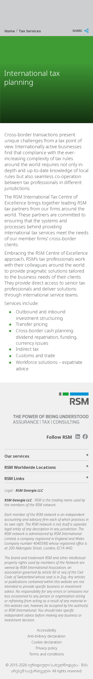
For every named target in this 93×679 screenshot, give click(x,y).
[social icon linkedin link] (77, 436)
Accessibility (46, 630)
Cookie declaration (46, 642)
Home (10, 31)
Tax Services (30, 31)
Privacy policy (46, 648)
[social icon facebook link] (85, 436)
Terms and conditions (46, 654)
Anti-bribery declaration (46, 636)
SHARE (77, 31)
